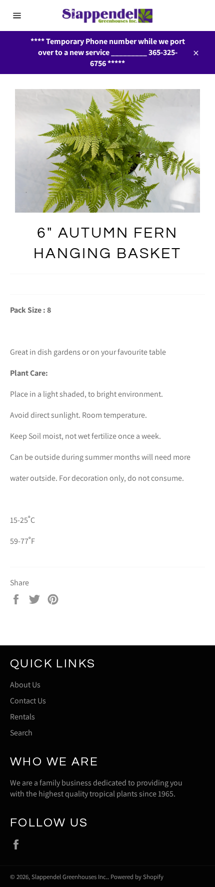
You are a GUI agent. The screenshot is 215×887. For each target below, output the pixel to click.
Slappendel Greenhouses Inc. (70, 876)
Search (21, 732)
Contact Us (28, 700)
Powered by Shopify (137, 876)
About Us (25, 684)
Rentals (22, 716)
